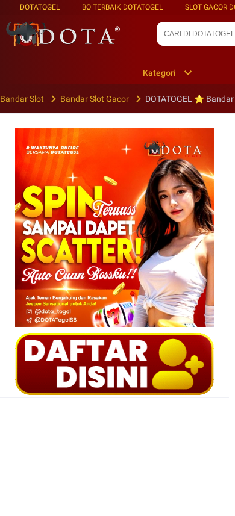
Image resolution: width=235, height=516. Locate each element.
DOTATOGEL (40, 7)
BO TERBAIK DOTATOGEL (122, 7)
